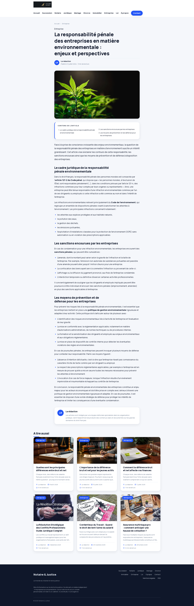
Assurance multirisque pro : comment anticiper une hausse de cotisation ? (137, 527)
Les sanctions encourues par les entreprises (117, 129)
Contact (136, 13)
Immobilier (97, 13)
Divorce (87, 13)
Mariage (77, 13)
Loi (117, 13)
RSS (159, 578)
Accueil (36, 13)
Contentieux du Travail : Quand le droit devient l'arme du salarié (96, 526)
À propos (125, 13)
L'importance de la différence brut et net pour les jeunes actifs (96, 469)
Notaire (58, 13)
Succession (47, 13)
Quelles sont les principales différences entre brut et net (51, 469)
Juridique (68, 13)
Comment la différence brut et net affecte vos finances (137, 469)
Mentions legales (149, 578)
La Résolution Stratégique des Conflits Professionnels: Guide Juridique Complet (51, 527)
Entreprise (109, 13)
